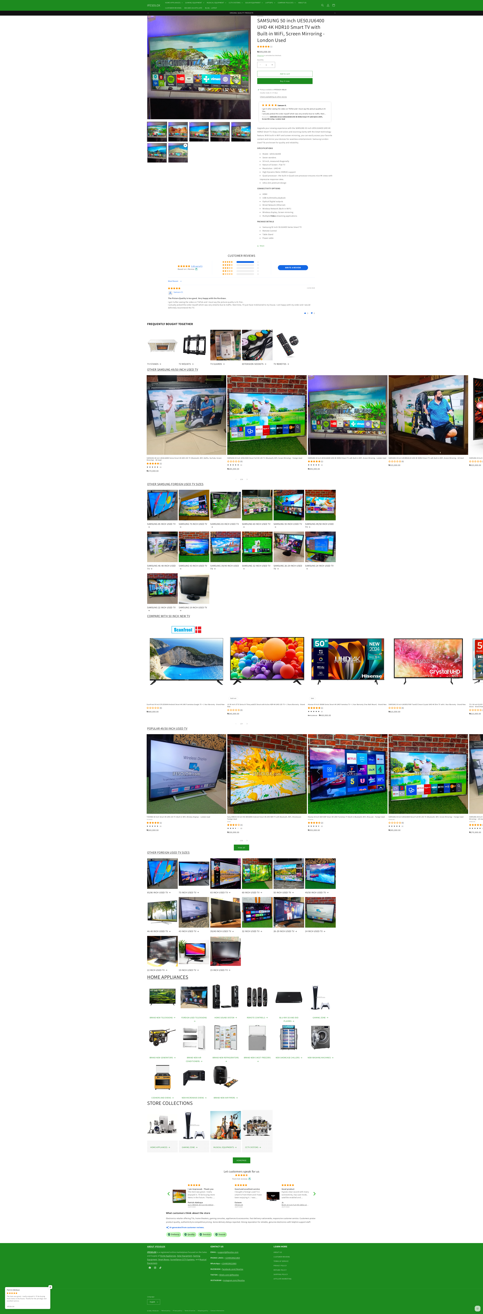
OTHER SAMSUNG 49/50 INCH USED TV (172, 369)
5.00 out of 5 (197, 266)
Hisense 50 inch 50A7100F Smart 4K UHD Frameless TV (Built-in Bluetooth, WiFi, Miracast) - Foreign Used (346, 817)
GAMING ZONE (319, 1017)
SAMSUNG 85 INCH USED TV (161, 523)
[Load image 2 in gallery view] (178, 132)
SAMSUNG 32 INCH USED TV (256, 565)
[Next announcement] (335, 13)
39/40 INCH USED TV (220, 931)
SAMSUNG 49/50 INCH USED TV (319, 525)
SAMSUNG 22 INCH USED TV (161, 607)
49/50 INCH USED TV (315, 892)
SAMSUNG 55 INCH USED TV (288, 523)
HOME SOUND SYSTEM (224, 1017)
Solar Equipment (184, 1256)
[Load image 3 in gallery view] (199, 132)
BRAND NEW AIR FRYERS (224, 1097)
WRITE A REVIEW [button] (293, 267)
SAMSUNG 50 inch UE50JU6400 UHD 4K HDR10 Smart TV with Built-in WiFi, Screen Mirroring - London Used (347, 458)
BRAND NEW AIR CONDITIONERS (193, 1059)
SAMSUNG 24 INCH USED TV (319, 565)
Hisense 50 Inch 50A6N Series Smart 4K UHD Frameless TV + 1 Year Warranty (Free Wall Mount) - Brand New (347, 704)
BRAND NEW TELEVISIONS (161, 1017)
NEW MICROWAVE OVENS (193, 1097)
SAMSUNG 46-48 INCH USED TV (161, 567)
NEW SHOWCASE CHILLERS (288, 1057)
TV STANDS (152, 363)
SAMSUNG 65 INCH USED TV (224, 523)
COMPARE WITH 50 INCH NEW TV (168, 616)
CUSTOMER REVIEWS (282, 1257)
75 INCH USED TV (187, 892)
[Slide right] (247, 479)
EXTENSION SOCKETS (253, 363)
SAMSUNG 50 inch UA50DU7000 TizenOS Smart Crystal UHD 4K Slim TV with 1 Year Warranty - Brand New (427, 704)
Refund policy (166, 1310)
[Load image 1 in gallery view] (157, 132)
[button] (174, 2)
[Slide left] (236, 479)
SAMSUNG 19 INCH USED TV (193, 607)
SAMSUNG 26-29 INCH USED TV (288, 567)
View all (241, 847)
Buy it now (285, 81)
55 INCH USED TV (282, 892)
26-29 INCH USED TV (284, 931)
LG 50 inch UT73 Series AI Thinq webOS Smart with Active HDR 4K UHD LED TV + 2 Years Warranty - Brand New (266, 705)
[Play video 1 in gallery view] (178, 153)
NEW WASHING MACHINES (319, 1057)
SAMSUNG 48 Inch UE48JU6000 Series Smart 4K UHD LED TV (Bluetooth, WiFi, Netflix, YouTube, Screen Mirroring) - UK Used (184, 459)
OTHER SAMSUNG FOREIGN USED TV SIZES (175, 484)
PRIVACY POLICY (280, 1265)
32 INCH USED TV (250, 931)
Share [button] (262, 246)
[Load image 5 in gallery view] (241, 132)
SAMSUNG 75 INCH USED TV (193, 523)
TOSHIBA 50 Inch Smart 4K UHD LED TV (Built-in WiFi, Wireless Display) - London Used (178, 817)
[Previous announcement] (148, 13)
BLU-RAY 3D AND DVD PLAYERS (288, 1019)
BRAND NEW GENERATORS (161, 1057)
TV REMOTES (280, 363)
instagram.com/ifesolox (234, 1280)
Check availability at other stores (273, 97)
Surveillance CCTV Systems (182, 1259)
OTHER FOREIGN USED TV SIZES (168, 852)
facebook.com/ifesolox (232, 1269)
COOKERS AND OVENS (161, 1097)
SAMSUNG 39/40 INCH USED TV (224, 567)
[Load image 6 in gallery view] (157, 153)
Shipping (260, 55)
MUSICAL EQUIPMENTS (223, 1147)
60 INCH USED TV (250, 892)
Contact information (217, 1310)
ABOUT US (278, 1252)
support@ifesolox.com (228, 1252)
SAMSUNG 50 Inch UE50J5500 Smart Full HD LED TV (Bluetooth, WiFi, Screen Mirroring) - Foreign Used (264, 458)
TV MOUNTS (185, 363)
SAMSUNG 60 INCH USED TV (256, 523)
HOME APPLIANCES (167, 977)
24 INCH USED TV (314, 931)
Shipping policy (203, 1310)
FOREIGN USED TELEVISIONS (194, 1017)
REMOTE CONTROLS (256, 1017)
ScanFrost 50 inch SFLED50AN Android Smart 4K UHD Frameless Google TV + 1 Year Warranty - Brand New (186, 704)
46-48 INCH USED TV (157, 931)
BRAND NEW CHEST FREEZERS (257, 1057)
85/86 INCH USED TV (157, 892)
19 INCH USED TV (187, 970)
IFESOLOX (155, 1311)
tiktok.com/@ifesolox (229, 1274)
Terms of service (190, 1310)
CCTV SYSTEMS (251, 1147)
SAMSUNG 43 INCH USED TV (193, 565)
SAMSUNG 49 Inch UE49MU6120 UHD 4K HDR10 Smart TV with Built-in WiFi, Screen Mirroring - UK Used (426, 458)
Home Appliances (168, 1256)
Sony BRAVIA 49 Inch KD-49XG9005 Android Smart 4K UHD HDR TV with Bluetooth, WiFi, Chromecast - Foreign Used (264, 818)
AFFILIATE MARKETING (282, 1279)
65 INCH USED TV (219, 892)
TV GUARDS (216, 363)
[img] (174, 288)
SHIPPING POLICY (281, 1274)
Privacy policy (177, 1310)
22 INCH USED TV (156, 970)
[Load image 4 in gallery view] (220, 132)
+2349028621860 (232, 1258)
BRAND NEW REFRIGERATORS (226, 1057)
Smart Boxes (163, 1259)
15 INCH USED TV (219, 970)
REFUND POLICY (280, 1270)
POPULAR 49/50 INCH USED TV (167, 728)
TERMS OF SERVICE (281, 1261)
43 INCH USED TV (187, 931)
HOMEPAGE (242, 1160)
